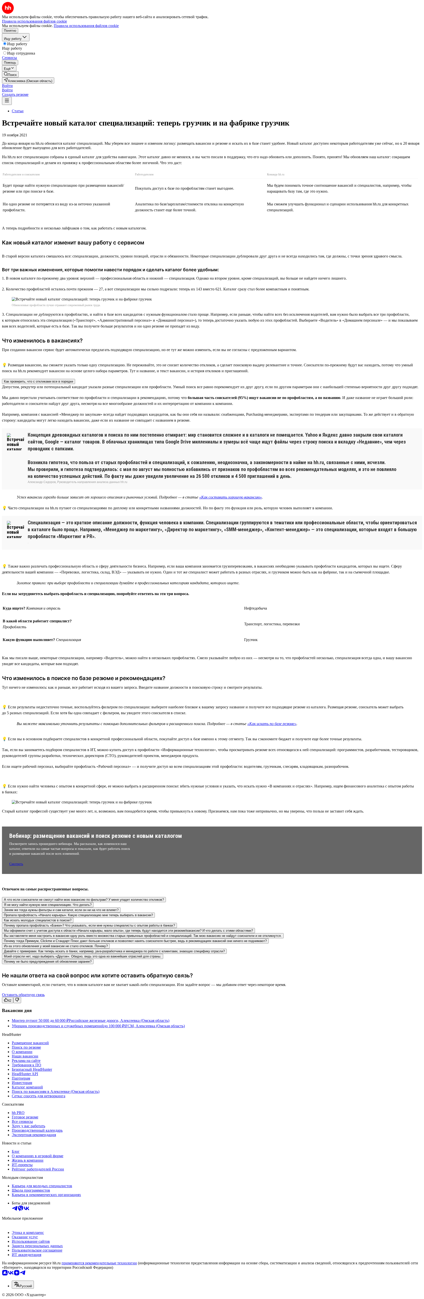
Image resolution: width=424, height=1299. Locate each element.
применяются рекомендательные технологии (99, 1263)
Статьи (18, 111)
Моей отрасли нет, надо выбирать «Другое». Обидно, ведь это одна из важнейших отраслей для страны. (82, 956)
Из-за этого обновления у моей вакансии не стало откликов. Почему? (56, 946)
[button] (7, 86)
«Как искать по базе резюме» (271, 724)
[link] (10, 74)
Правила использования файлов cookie (86, 26)
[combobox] (23, 1285)
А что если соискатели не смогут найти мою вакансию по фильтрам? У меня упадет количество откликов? (84, 899)
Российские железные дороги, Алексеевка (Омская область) (119, 1020)
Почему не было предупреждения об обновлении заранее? (48, 961)
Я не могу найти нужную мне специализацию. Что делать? (48, 905)
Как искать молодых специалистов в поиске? (37, 920)
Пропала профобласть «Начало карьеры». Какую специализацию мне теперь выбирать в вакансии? (78, 915)
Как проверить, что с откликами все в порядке (38, 381)
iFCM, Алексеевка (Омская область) (154, 1026)
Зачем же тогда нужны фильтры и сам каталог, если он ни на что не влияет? (61, 910)
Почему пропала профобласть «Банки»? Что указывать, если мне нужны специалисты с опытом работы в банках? (89, 925)
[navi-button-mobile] (7, 101)
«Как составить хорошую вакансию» (230, 497)
